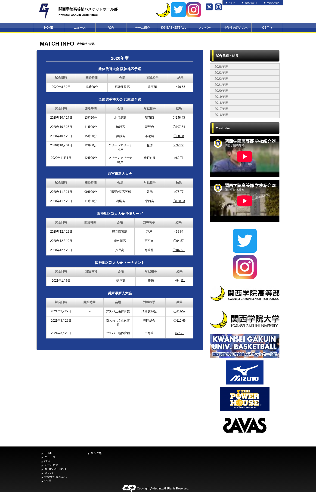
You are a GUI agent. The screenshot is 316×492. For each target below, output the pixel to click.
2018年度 (221, 103)
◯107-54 (179, 127)
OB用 (267, 27)
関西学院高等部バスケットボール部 (88, 9)
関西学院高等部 (120, 192)
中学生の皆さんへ (236, 27)
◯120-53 (179, 201)
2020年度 (221, 90)
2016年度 (221, 115)
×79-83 (180, 87)
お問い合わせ (251, 3)
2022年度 (221, 78)
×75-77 (178, 192)
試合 (111, 27)
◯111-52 (179, 311)
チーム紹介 (142, 27)
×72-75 (179, 333)
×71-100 (178, 145)
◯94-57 (178, 241)
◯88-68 (178, 136)
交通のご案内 (273, 3)
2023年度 (221, 72)
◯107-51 (179, 250)
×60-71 (178, 158)
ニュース (80, 27)
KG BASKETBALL (173, 27)
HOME (48, 27)
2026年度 (221, 66)
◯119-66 (179, 320)
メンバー (205, 27)
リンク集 (96, 453)
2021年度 (221, 84)
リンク (232, 3)
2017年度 (221, 109)
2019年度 (221, 96)
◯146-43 (179, 117)
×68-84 (178, 231)
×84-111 (179, 280)
